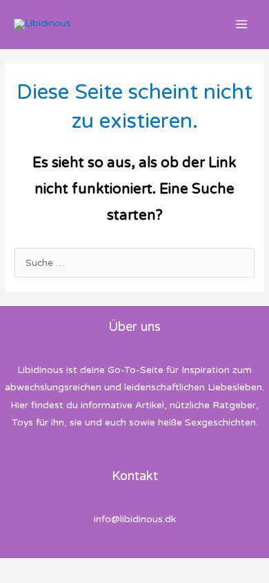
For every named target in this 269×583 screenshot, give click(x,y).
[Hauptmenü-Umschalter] (242, 24)
